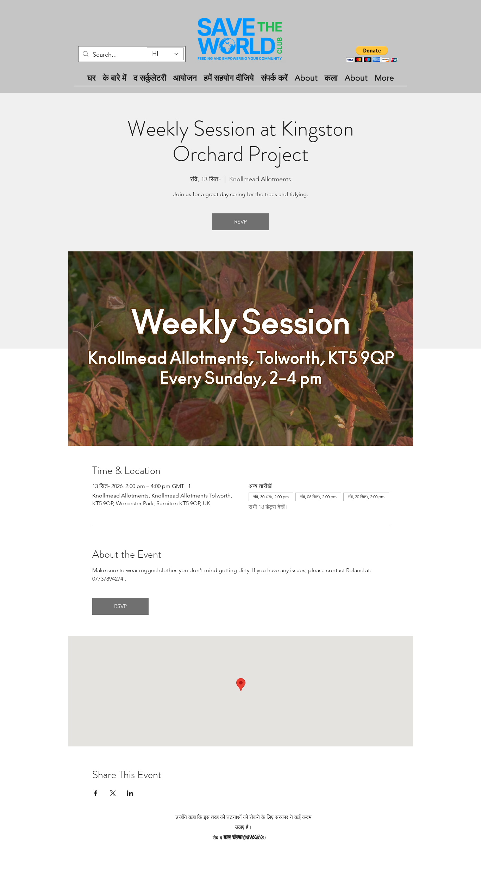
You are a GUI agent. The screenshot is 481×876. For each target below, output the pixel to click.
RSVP (240, 221)
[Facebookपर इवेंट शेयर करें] (95, 793)
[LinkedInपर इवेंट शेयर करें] (130, 793)
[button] (372, 54)
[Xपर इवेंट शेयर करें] (113, 793)
